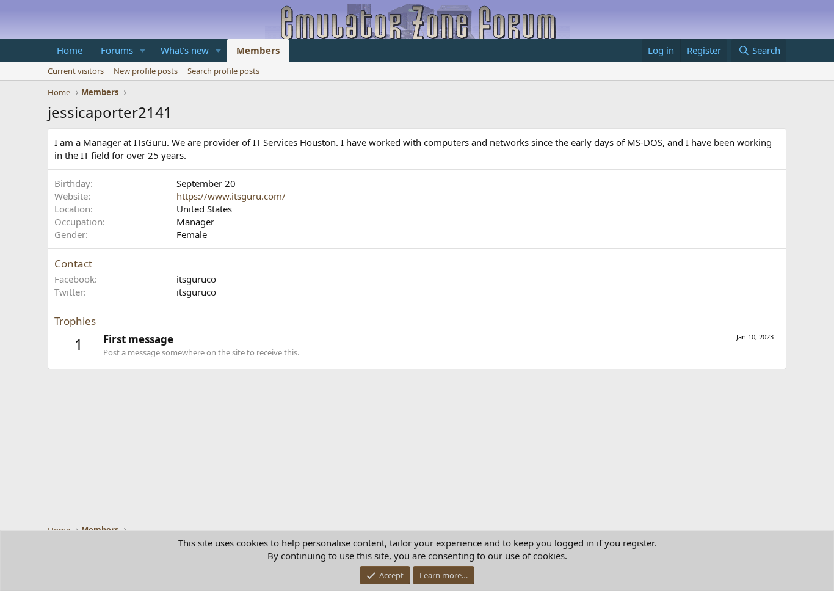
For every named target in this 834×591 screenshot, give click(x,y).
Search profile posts (223, 70)
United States (204, 209)
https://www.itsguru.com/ (231, 196)
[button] (142, 50)
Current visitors (76, 70)
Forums (117, 50)
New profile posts (146, 70)
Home (69, 50)
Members (258, 50)
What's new (185, 50)
